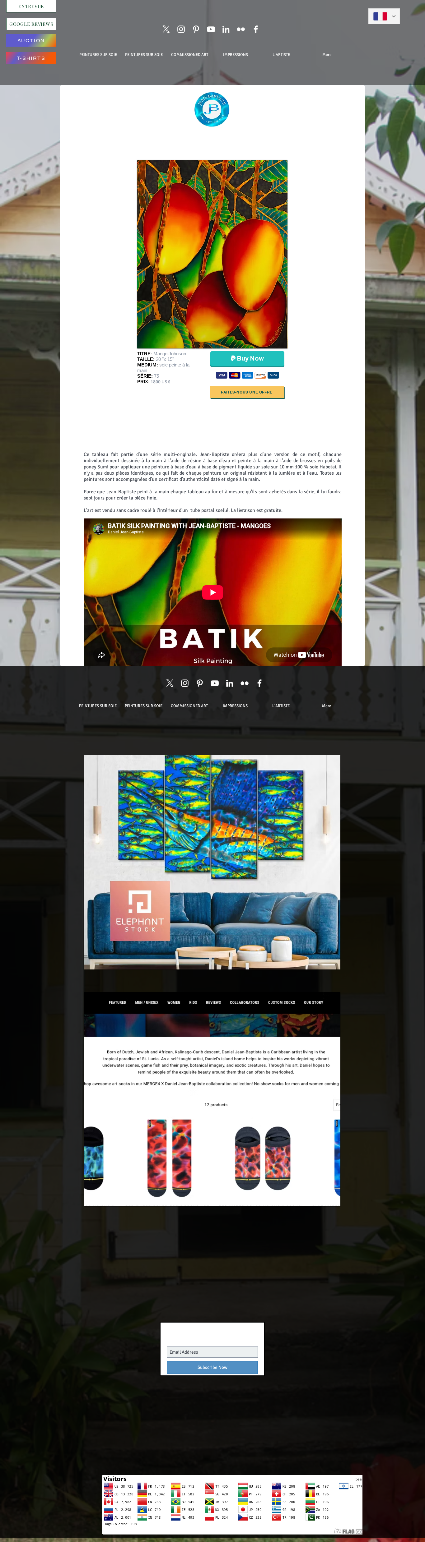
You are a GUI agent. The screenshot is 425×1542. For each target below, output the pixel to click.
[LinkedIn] (226, 29)
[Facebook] (256, 29)
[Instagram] (181, 29)
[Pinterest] (196, 29)
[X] (166, 29)
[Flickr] (241, 29)
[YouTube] (211, 29)
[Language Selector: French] (384, 16)
